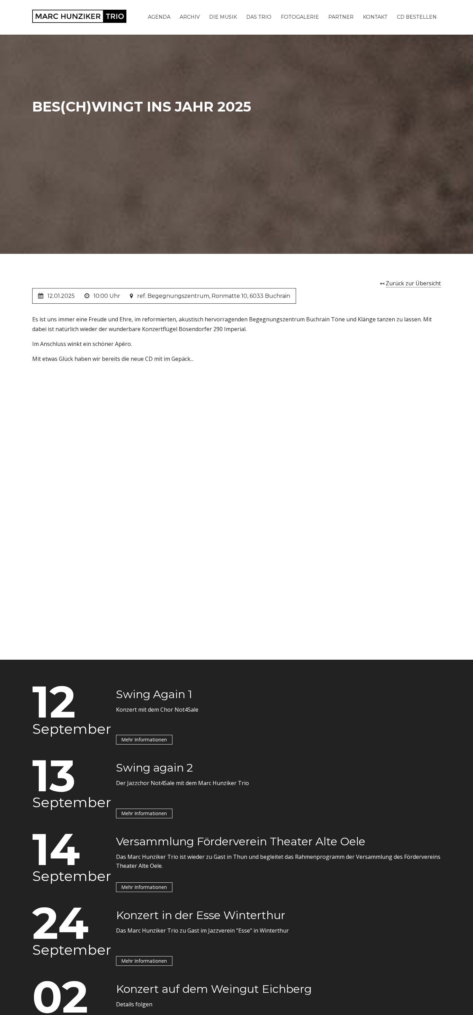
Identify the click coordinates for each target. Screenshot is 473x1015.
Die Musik (223, 17)
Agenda (159, 17)
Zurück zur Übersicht (413, 283)
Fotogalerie (300, 17)
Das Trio (258, 17)
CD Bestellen (417, 17)
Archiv (190, 17)
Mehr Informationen (144, 739)
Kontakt (375, 17)
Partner (341, 17)
